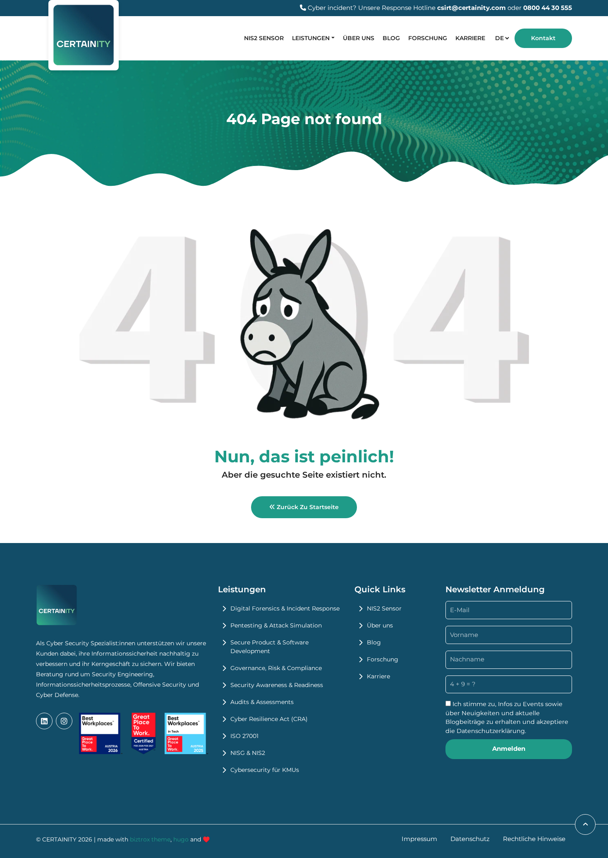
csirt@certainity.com (471, 8)
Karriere (470, 38)
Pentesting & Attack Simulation (276, 625)
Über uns (358, 38)
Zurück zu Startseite (307, 507)
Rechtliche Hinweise (534, 839)
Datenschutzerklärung (491, 731)
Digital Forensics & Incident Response (285, 608)
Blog (391, 38)
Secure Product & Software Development (269, 647)
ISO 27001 (244, 736)
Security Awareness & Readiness (276, 685)
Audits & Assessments (262, 702)
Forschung (427, 38)
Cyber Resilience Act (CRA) (269, 719)
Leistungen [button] (311, 38)
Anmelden (508, 748)
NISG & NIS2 (247, 753)
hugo (181, 839)
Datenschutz (470, 839)
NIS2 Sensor (264, 38)
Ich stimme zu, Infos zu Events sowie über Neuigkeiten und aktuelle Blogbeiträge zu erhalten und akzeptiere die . (506, 717)
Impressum (419, 839)
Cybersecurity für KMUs (264, 770)
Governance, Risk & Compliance (276, 668)
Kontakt (543, 38)
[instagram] (64, 721)
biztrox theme (150, 839)
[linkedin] (44, 721)
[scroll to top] (585, 824)
